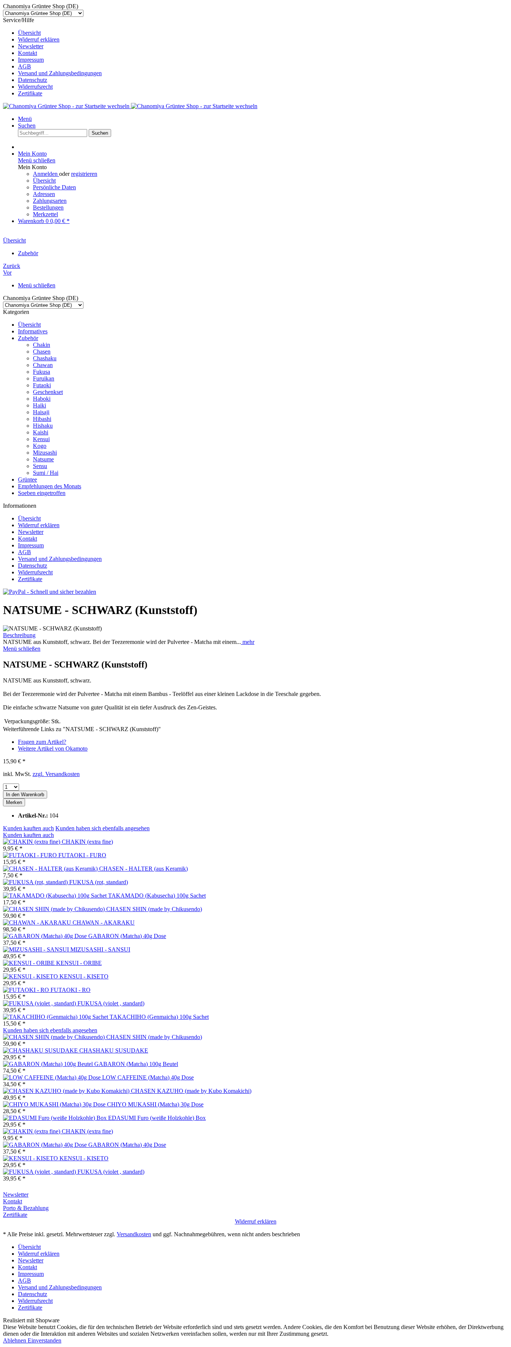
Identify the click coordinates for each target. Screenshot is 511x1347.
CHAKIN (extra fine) (87, 842)
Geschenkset (48, 392)
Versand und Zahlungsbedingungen (60, 73)
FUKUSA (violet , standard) (110, 1003)
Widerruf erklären (38, 39)
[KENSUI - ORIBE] (29, 963)
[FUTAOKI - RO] (27, 990)
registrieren (84, 174)
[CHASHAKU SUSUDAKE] (41, 1050)
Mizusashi (45, 452)
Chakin (41, 345)
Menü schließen (36, 160)
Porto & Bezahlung (26, 1208)
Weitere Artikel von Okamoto (53, 748)
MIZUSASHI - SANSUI (100, 949)
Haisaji (41, 412)
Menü (25, 119)
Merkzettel (45, 214)
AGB (24, 66)
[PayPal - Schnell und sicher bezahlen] (49, 592)
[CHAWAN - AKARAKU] (38, 922)
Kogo (39, 446)
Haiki (39, 405)
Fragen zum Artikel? (42, 742)
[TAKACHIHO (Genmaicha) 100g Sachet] (56, 1017)
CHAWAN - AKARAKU (104, 922)
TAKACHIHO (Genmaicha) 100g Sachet (159, 1017)
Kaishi (40, 432)
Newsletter (30, 46)
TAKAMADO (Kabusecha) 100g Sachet (157, 895)
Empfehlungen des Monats (49, 486)
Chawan (43, 365)
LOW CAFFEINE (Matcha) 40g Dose (148, 1077)
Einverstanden (44, 1340)
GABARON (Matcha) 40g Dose (127, 936)
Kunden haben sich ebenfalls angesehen (102, 828)
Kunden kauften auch (28, 828)
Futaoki (42, 385)
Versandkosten (134, 1234)
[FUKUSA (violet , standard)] (40, 1003)
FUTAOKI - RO (71, 990)
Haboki (42, 398)
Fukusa (41, 372)
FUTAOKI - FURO (82, 855)
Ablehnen (15, 1340)
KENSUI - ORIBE (79, 963)
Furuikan (43, 378)
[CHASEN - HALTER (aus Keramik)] (51, 868)
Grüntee (27, 479)
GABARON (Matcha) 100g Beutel (136, 1064)
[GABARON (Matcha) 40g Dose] (45, 936)
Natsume (43, 459)
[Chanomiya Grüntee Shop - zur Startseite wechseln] (130, 106)
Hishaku (43, 425)
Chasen (42, 351)
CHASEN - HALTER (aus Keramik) (143, 868)
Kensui (41, 439)
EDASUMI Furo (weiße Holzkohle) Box (157, 1118)
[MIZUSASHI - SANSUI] (36, 949)
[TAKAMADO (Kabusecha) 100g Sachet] (55, 895)
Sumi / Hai (45, 473)
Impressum (31, 59)
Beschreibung (19, 635)
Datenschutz (32, 80)
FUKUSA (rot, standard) (98, 882)
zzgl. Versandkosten (56, 774)
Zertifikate (30, 93)
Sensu (40, 466)
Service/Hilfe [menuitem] (52, 57)
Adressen (44, 194)
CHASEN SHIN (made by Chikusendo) (154, 909)
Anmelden (46, 174)
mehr (247, 642)
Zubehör (28, 338)
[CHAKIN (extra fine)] (32, 842)
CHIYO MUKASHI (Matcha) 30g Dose (155, 1104)
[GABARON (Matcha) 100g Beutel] (48, 1064)
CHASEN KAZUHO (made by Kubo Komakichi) (191, 1091)
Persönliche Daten (54, 187)
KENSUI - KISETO (83, 976)
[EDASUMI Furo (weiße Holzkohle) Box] (55, 1118)
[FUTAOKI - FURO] (30, 855)
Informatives (33, 331)
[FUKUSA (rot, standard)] (36, 882)
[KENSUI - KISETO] (31, 976)
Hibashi (42, 419)
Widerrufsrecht (35, 86)
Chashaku (44, 358)
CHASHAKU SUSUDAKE (113, 1050)
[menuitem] (263, 33)
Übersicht (29, 33)
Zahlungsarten (50, 201)
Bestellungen (48, 207)
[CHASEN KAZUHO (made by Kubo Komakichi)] (67, 1091)
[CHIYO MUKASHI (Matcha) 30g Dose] (55, 1104)
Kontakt (27, 53)
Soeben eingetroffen (41, 493)
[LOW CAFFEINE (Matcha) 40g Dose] (52, 1077)
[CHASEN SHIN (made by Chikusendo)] (54, 909)
